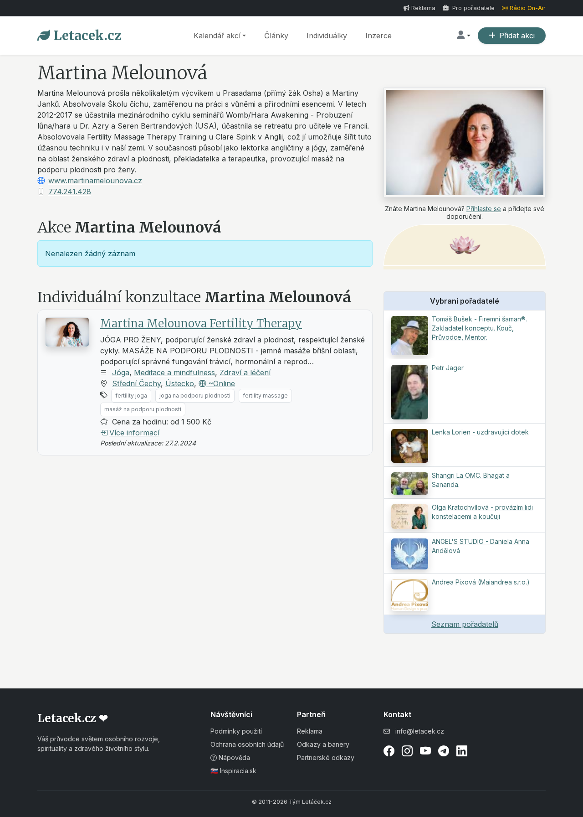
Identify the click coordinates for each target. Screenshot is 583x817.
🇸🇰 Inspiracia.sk (233, 771)
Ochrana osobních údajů (247, 744)
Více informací (134, 432)
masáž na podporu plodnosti (142, 409)
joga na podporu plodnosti (194, 395)
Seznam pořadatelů (464, 624)
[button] (463, 35)
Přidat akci (517, 35)
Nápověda (233, 757)
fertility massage (265, 395)
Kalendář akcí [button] (217, 35)
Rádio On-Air (528, 8)
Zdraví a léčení (245, 372)
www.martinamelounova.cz (95, 180)
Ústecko (179, 383)
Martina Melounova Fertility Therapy (201, 323)
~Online (220, 383)
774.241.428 (69, 191)
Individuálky (327, 35)
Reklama (423, 8)
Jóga (120, 372)
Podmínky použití (236, 731)
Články (276, 35)
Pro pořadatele (472, 8)
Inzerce (378, 35)
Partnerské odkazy (325, 757)
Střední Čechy (136, 383)
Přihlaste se (483, 208)
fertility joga (131, 395)
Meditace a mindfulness (174, 372)
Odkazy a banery (323, 744)
